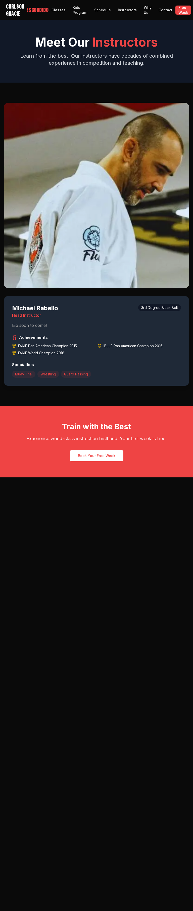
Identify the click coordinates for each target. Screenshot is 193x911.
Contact (165, 10)
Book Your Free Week (96, 455)
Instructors (127, 10)
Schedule (102, 10)
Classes (59, 10)
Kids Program (80, 10)
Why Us (148, 10)
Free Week (183, 10)
